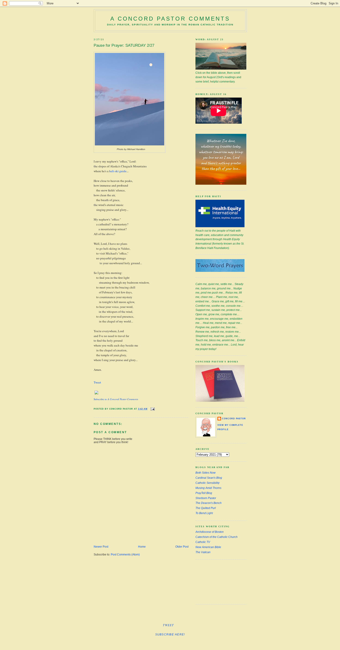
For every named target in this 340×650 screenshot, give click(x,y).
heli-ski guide (118, 171)
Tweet (97, 382)
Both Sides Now (205, 472)
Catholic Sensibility (207, 482)
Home (142, 546)
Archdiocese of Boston (209, 531)
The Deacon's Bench (208, 503)
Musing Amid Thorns (208, 488)
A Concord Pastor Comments (170, 18)
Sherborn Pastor (205, 498)
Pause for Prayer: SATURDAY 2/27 (124, 45)
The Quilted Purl (205, 508)
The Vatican (202, 552)
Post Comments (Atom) (125, 554)
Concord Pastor (234, 418)
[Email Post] (152, 409)
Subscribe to (116, 399)
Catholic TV (202, 542)
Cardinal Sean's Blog (208, 477)
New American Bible (208, 547)
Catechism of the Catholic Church (216, 537)
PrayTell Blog (203, 493)
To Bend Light (204, 513)
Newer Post (101, 546)
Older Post (182, 546)
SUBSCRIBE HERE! (170, 634)
